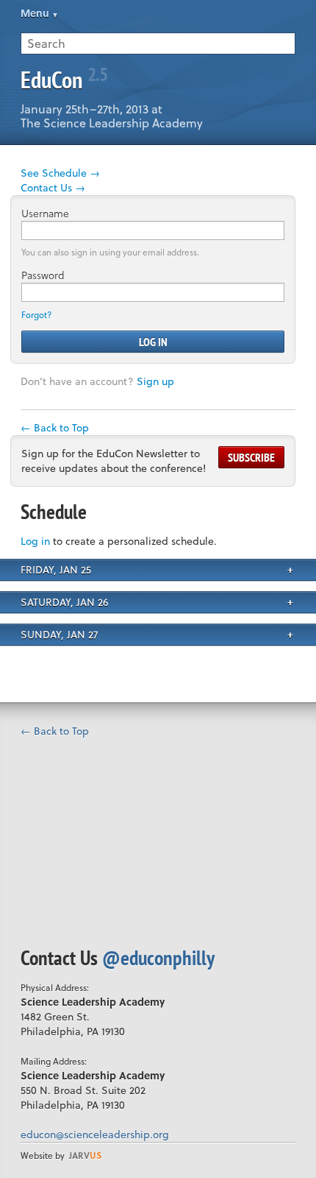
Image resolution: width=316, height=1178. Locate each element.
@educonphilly (158, 957)
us (85, 1155)
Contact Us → (53, 187)
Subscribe (251, 457)
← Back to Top (55, 427)
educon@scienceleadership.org (95, 1134)
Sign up (155, 381)
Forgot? (36, 314)
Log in (35, 541)
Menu (35, 13)
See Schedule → (60, 172)
